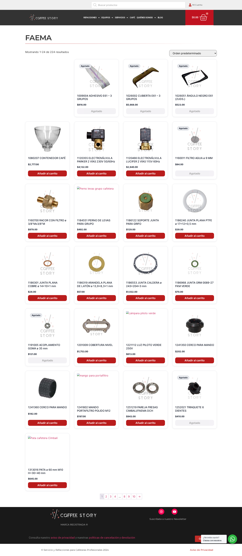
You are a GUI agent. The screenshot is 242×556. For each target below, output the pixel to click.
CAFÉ (132, 17)
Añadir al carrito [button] (47, 173)
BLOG (160, 17)
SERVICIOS (120, 17)
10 (134, 496)
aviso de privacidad (63, 537)
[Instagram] (161, 512)
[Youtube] (174, 512)
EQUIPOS (105, 17)
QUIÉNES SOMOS (145, 17)
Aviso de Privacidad (201, 549)
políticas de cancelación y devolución (112, 537)
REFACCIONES (90, 17)
